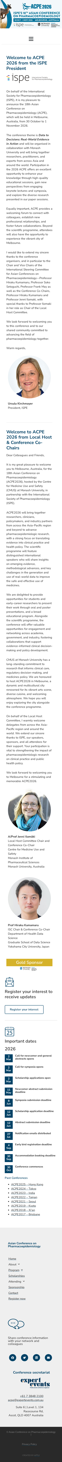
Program (13, 1270)
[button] (31, 39)
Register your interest (24, 1009)
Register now (17, 1299)
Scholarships (16, 1276)
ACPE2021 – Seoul (23, 1201)
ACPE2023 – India (23, 1193)
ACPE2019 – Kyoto (23, 1206)
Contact (13, 1293)
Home (12, 1259)
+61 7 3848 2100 (31, 1396)
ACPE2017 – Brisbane (25, 1214)
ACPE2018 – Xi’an (23, 1210)
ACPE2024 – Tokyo (23, 1189)
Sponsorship (16, 1287)
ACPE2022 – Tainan (24, 1197)
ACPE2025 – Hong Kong (27, 1184)
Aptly (37, 1455)
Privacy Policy (29, 1444)
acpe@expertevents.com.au (25, 1400)
